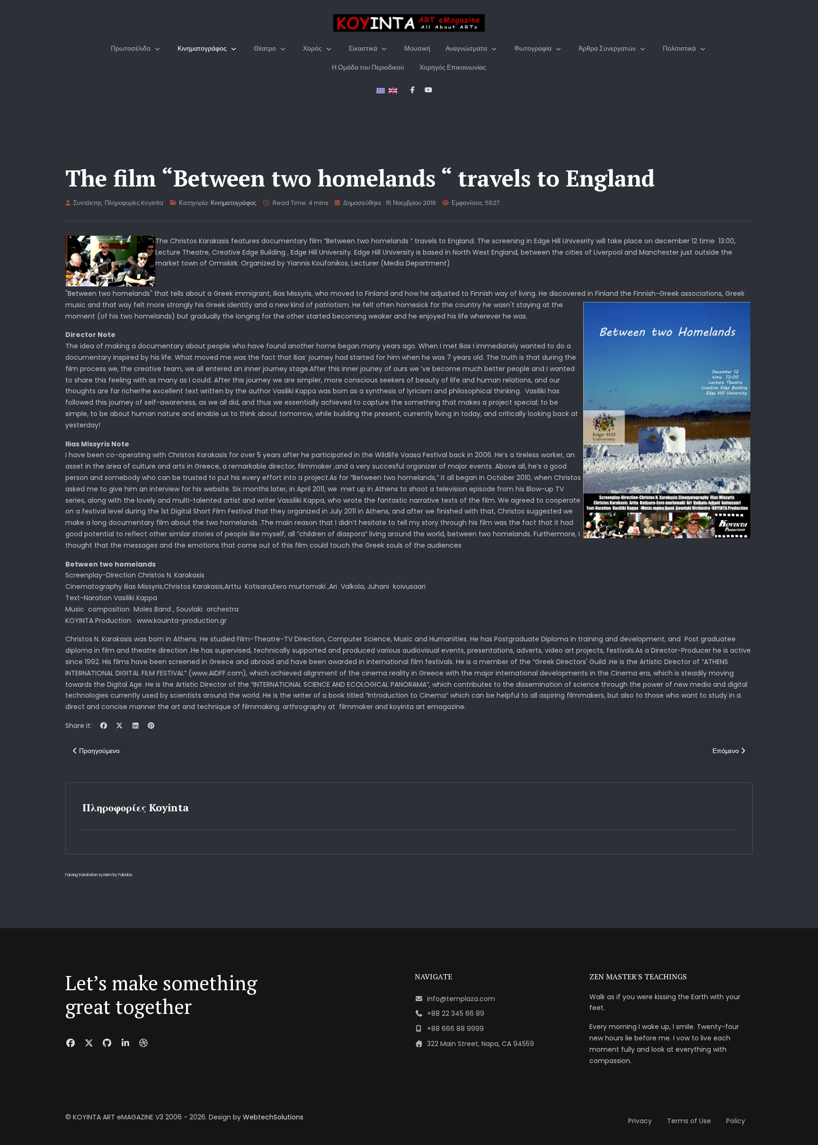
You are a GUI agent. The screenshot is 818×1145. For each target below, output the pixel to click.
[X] (120, 725)
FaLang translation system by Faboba (98, 875)
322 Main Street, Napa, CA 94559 (480, 1043)
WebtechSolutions (273, 1117)
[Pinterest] (151, 725)
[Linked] (125, 1043)
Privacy (640, 1121)
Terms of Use (689, 1121)
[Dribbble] (143, 1043)
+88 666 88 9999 (455, 1028)
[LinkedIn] (135, 725)
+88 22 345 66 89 (455, 1013)
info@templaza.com (461, 998)
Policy (735, 1121)
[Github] (107, 1043)
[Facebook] (103, 725)
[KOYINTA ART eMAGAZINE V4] (409, 23)
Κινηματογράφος (233, 203)
